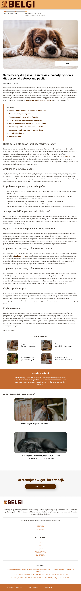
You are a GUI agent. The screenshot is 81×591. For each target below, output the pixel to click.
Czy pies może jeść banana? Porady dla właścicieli (28, 345)
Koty (40, 543)
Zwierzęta (40, 555)
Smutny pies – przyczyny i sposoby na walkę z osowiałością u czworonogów (40, 457)
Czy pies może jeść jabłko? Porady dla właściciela (27, 359)
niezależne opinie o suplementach (39, 100)
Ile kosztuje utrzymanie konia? (34, 423)
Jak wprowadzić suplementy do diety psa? (25, 120)
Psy (16, 13)
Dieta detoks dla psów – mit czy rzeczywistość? (27, 110)
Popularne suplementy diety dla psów (23, 117)
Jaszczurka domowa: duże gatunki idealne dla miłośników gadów (40, 574)
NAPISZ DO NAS (40, 487)
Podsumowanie (15, 136)
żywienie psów (20, 256)
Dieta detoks (65, 156)
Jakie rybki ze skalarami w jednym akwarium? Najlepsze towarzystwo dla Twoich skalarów (40, 570)
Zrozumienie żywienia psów (19, 114)
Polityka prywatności (14, 587)
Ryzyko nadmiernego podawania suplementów (27, 123)
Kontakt (40, 530)
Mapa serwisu (33, 587)
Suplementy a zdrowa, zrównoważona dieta (26, 127)
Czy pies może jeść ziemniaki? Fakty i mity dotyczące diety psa (63, 345)
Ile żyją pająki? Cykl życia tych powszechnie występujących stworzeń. (40, 577)
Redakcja (40, 526)
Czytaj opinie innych (16, 133)
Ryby (40, 549)
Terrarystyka (40, 552)
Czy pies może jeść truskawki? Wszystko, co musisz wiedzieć (63, 359)
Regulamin (48, 587)
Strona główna (9, 13)
